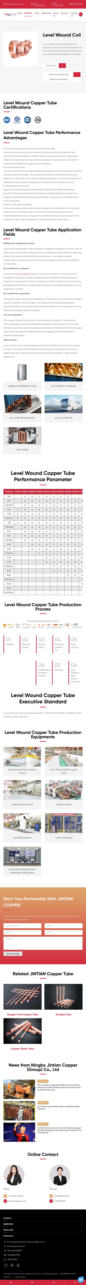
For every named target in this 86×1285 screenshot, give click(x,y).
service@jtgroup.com (17, 1201)
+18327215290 (77, 4)
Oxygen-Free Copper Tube (22, 1014)
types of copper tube (25, 274)
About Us (56, 14)
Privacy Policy (20, 1277)
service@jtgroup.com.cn (15, 4)
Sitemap (6, 1277)
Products (28, 13)
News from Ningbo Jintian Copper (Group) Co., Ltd (43, 1067)
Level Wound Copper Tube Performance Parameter (63, 76)
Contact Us (74, 14)
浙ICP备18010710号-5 (68, 1274)
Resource (65, 13)
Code (36, 13)
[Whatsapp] (10, 1282)
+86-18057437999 (15, 1196)
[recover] (81, 1280)
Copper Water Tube (22, 1048)
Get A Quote (54, 66)
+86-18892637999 (61, 1196)
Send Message (13, 954)
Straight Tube (63, 1014)
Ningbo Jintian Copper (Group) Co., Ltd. (28, 1274)
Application (46, 13)
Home (19, 13)
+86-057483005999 (14, 1251)
